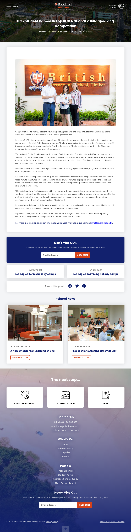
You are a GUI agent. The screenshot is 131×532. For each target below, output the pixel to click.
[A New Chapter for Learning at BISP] (35, 323)
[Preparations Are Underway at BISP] (96, 323)
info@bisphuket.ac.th (69, 426)
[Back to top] (65, 529)
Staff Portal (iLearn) (65, 483)
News (65, 444)
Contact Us (65, 417)
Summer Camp (65, 448)
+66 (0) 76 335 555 (67, 422)
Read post (18, 357)
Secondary (54, 31)
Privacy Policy (52, 521)
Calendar (65, 456)
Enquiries (65, 452)
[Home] (64, 6)
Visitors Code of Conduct (65, 430)
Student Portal (65, 475)
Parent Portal (66, 471)
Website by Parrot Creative (112, 521)
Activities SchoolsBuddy (65, 479)
